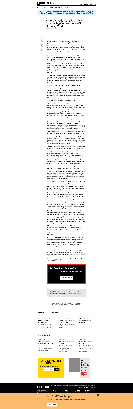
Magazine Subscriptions (79, 392)
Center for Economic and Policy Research (73, 291)
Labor (39, 7)
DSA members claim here (66, 278)
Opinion (51, 7)
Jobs (86, 393)
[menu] (53, 3)
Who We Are (55, 392)
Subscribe (86, 4)
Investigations (58, 7)
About (81, 4)
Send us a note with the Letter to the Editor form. (70, 304)
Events (66, 7)
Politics (45, 7)
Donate (91, 4)
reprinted (56, 259)
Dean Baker (48, 28)
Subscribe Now (84, 374)
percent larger (79, 239)
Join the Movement (52, 405)
